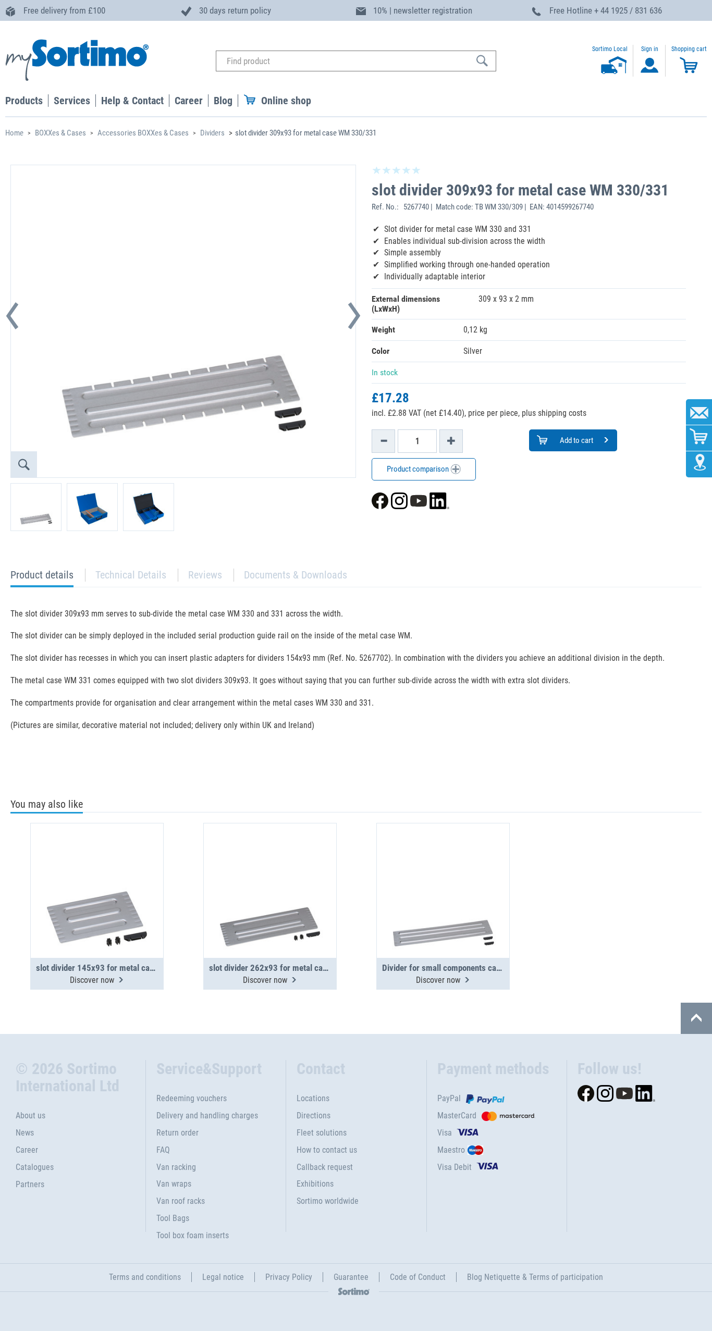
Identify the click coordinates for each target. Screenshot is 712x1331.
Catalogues (35, 1167)
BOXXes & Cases (60, 133)
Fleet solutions (322, 1133)
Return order (177, 1133)
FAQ (163, 1150)
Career (27, 1150)
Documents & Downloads (295, 575)
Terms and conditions (145, 1277)
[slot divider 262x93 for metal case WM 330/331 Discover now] (270, 865)
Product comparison (418, 469)
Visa (444, 1133)
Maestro (451, 1150)
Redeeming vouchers (191, 1098)
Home (14, 133)
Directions (313, 1115)
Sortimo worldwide (328, 1201)
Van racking (176, 1167)
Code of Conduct (418, 1277)
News (25, 1133)
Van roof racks (180, 1201)
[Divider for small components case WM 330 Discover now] (443, 865)
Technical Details (130, 575)
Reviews (205, 575)
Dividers (212, 133)
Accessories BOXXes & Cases (143, 133)
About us (30, 1115)
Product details (41, 577)
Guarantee (351, 1277)
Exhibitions (315, 1184)
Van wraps (173, 1184)
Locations (313, 1098)
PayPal (449, 1098)
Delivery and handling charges (207, 1115)
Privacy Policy (288, 1277)
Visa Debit (454, 1167)
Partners (30, 1184)
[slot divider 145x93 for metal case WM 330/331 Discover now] (97, 865)
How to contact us (327, 1150)
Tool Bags (172, 1218)
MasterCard (456, 1115)
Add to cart (575, 440)
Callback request (325, 1167)
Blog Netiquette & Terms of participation (535, 1277)
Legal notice (223, 1277)
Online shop (286, 100)
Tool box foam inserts (192, 1235)
